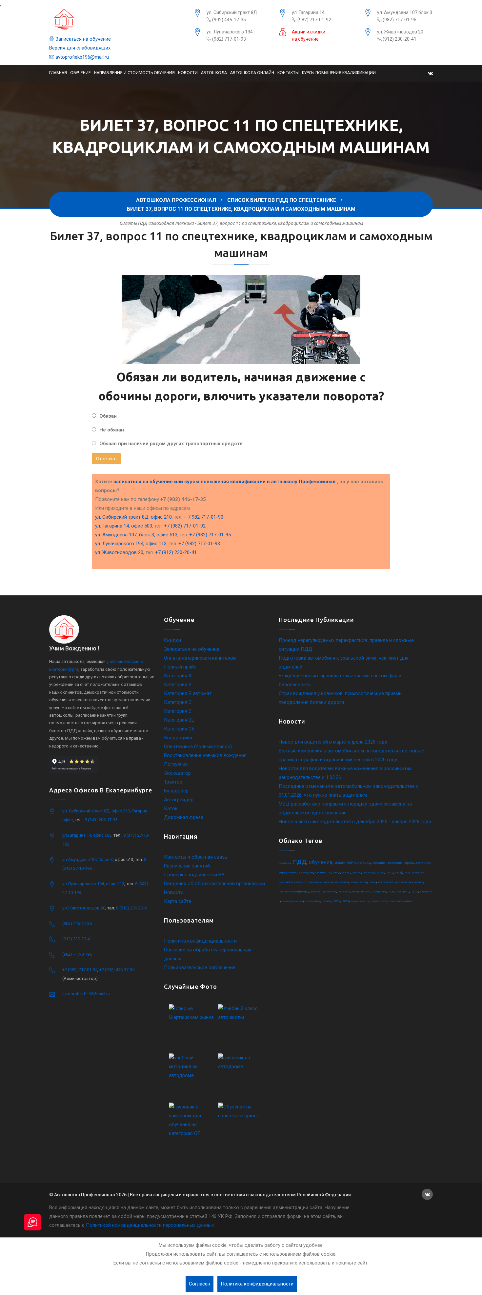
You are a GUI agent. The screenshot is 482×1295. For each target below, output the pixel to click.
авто (407, 872)
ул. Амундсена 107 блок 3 (404, 12)
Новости (188, 72)
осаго (354, 882)
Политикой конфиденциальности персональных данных (150, 1225)
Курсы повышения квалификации (339, 72)
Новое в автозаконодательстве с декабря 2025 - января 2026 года (355, 822)
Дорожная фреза (183, 817)
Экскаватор (177, 773)
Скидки (172, 640)
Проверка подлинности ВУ (194, 875)
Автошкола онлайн (252, 72)
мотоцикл (423, 863)
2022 (390, 872)
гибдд (336, 872)
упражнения (288, 872)
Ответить (106, 458)
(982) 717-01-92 (313, 19)
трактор (356, 872)
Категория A (178, 676)
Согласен (199, 1284)
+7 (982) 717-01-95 (210, 535)
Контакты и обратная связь (195, 857)
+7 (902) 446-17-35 (116, 969)
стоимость (323, 872)
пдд (299, 861)
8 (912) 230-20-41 (132, 908)
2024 (337, 901)
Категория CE (179, 729)
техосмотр (369, 872)
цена (354, 901)
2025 (415, 891)
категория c (402, 891)
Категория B (177, 684)
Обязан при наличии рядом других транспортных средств (171, 444)
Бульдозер (176, 791)
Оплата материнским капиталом (200, 658)
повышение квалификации (293, 891)
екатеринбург (312, 901)
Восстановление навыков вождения (205, 755)
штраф (398, 872)
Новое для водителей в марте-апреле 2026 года (333, 742)
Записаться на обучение (82, 39)
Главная (58, 72)
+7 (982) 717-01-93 (199, 544)
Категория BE (179, 720)
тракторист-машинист (401, 901)
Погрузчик (176, 764)
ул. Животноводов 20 (400, 31)
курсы (380, 872)
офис (362, 901)
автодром (306, 872)
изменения (345, 862)
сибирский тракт (361, 891)
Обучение (80, 72)
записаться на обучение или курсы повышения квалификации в (224, 482)
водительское (380, 901)
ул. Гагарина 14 (308, 12)
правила (418, 882)
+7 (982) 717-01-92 (185, 526)
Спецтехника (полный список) (198, 746)
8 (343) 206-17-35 (101, 819)
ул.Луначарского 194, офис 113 (93, 883)
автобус (327, 901)
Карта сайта (177, 901)
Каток (171, 808)
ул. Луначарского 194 (230, 31)
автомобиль (329, 891)
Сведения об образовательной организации (214, 884)
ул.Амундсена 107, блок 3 (87, 859)
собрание (379, 863)
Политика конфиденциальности (200, 941)
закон (373, 882)
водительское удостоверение (395, 882)
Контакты (288, 72)
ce (368, 901)
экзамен (364, 863)
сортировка (314, 882)
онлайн (346, 872)
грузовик (316, 891)
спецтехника (341, 882)
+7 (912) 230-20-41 (176, 552)
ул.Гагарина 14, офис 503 (86, 835)
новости (327, 882)
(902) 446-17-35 (228, 19)
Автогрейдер (178, 800)
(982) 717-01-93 (228, 39)
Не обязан (111, 430)
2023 (346, 901)
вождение (395, 863)
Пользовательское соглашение (199, 967)
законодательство (292, 901)
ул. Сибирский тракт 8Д (232, 12)
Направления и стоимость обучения (134, 72)
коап (391, 891)
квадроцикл (379, 891)
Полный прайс (180, 667)
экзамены (344, 891)
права (409, 863)
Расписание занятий (187, 866)
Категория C (178, 702)
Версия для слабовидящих (79, 48)
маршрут (301, 882)
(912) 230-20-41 (399, 39)
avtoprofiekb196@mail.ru (81, 57)
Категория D (177, 711)
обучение (320, 862)
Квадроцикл (178, 738)
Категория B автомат (187, 693)
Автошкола (214, 72)
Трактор (173, 782)
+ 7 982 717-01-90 (203, 517)
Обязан (108, 416)
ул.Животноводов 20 (83, 908)
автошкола (285, 863)
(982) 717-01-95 (399, 19)
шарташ (363, 882)
